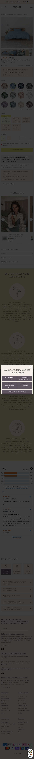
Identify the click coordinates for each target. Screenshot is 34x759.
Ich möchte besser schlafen (17, 392)
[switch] (30, 756)
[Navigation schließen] (30, 366)
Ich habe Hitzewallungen (24, 378)
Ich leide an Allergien (24, 384)
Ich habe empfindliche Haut (9, 385)
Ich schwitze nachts (9, 378)
